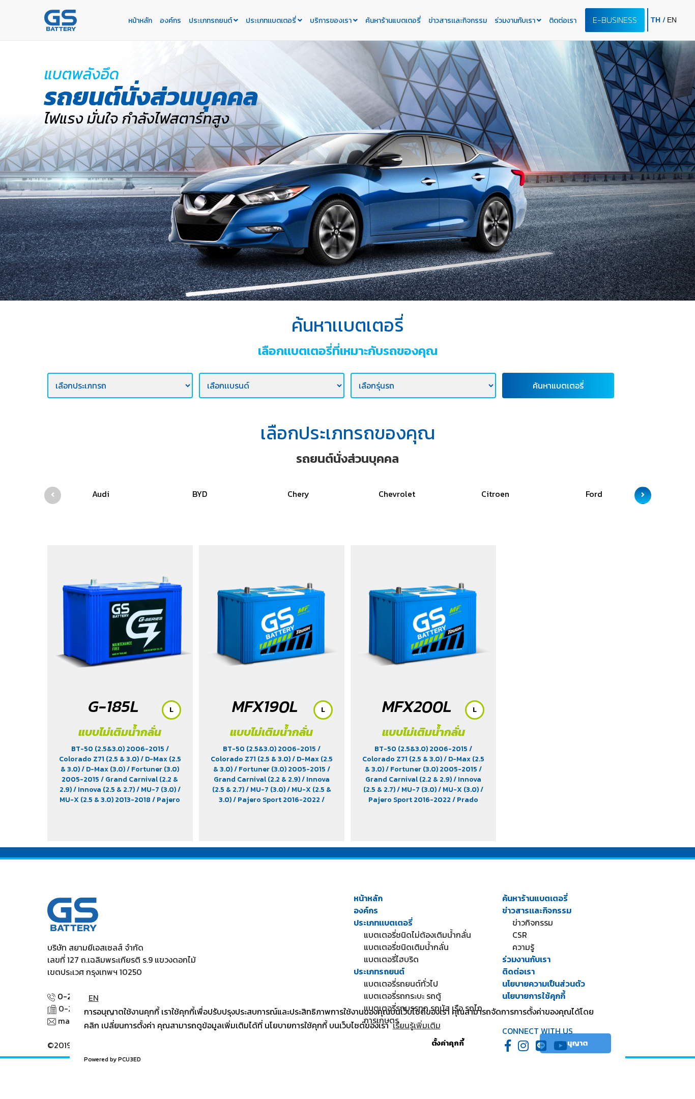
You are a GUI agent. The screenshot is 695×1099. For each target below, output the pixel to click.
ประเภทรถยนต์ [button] (211, 20)
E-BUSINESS (615, 20)
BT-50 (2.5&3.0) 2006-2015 (118, 749)
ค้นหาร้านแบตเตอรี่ (393, 20)
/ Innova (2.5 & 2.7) (104, 789)
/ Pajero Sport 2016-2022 (277, 799)
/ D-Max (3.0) (104, 769)
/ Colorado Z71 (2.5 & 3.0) (114, 754)
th (656, 20)
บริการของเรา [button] (331, 20)
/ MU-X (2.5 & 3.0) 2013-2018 (120, 794)
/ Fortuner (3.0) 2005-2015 (280, 769)
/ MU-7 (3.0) (157, 789)
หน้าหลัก (140, 20)
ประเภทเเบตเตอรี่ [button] (272, 20)
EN (94, 998)
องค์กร (170, 20)
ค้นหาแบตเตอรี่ (558, 385)
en (672, 20)
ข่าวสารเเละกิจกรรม (457, 20)
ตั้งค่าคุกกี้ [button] (447, 1043)
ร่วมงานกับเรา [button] (516, 20)
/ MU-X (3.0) (459, 789)
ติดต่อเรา (562, 20)
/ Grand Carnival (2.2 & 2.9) (272, 774)
